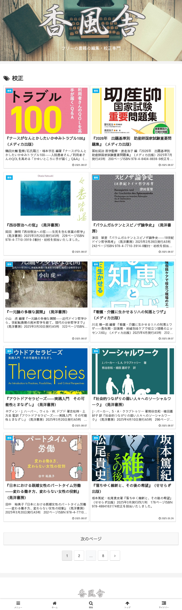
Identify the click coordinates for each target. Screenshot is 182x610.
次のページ (91, 539)
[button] (168, 568)
